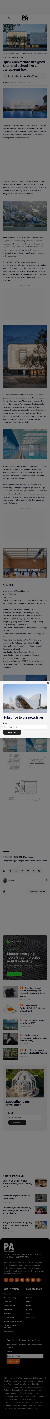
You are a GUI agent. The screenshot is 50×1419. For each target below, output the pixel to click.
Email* (5, 723)
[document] (25, 709)
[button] (48, 683)
